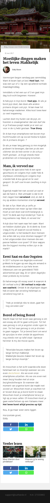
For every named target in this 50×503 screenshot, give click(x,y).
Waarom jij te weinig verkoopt (34, 460)
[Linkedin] (26, 425)
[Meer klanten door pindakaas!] (13, 452)
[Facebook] (10, 425)
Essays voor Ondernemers (18, 47)
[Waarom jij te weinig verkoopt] (35, 452)
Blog (6, 47)
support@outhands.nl (15, 495)
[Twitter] (10, 429)
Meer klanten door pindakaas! (11, 460)
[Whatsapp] (26, 429)
